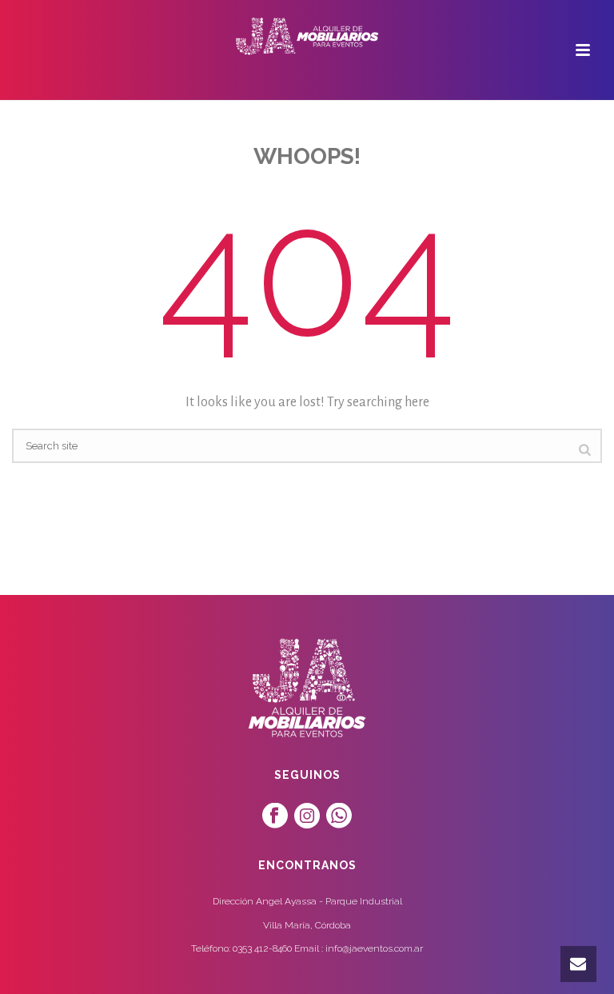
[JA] (307, 36)
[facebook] (275, 816)
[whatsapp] (339, 816)
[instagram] (307, 816)
